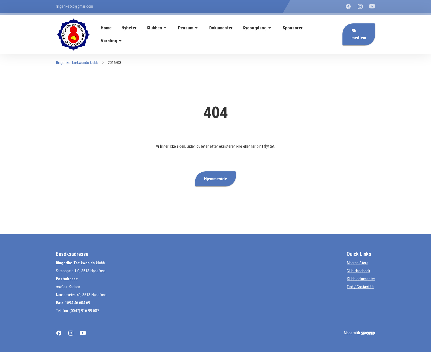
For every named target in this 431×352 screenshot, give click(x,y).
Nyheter (129, 28)
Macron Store (357, 263)
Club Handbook (358, 271)
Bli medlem (358, 34)
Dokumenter (221, 28)
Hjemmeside (215, 179)
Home (106, 28)
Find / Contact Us (360, 286)
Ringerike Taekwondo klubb (77, 62)
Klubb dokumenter (361, 279)
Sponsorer (293, 28)
